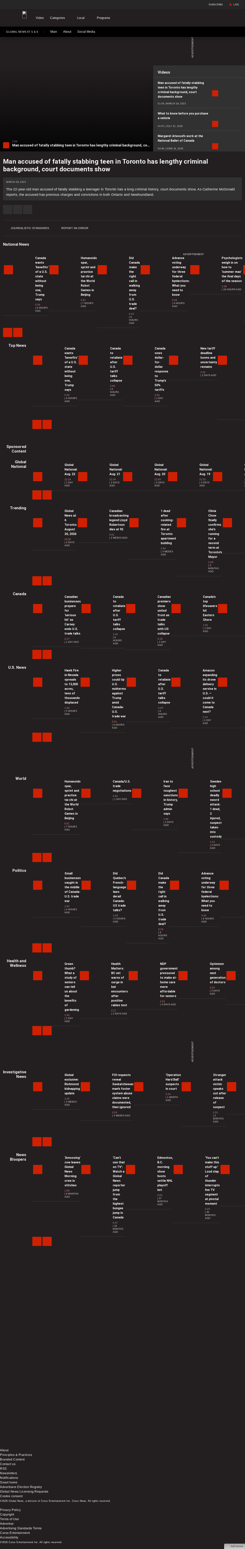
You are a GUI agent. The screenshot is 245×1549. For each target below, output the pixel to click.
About (67, 31)
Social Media (86, 31)
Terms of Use (9, 1519)
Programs (103, 18)
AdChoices (237, 1546)
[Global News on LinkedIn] (29, 1445)
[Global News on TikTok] (87, 1445)
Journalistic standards (30, 228)
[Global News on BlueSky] (203, 1445)
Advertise (7, 1523)
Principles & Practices (16, 1455)
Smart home (8, 1482)
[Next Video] (17, 332)
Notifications (9, 1478)
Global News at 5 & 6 (22, 32)
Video (40, 18)
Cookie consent (11, 1496)
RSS (3, 1468)
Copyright (7, 1514)
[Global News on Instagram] (203, 1415)
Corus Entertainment (15, 1533)
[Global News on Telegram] (146, 1445)
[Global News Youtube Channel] (146, 1415)
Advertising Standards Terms (21, 1528)
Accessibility (9, 1537)
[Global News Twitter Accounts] (87, 1415)
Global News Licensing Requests (24, 1491)
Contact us (8, 1464)
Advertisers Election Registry (21, 1487)
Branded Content (12, 1459)
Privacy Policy (10, 1510)
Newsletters (8, 1473)
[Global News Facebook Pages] (29, 1415)
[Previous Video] (7, 332)
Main (53, 31)
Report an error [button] (74, 228)
